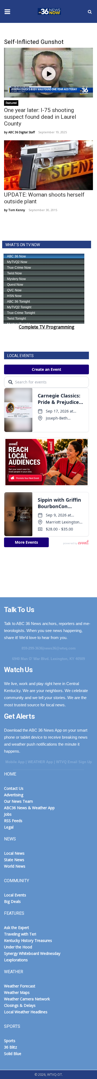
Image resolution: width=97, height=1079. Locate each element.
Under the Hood (18, 946)
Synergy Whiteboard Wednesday (32, 953)
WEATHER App (40, 762)
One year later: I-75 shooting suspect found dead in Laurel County (40, 117)
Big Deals (12, 901)
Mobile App (15, 762)
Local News (14, 853)
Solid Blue (12, 1053)
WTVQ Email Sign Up (74, 762)
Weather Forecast (19, 986)
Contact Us (13, 788)
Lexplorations (16, 959)
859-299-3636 (32, 648)
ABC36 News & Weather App (29, 807)
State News (14, 859)
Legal (8, 827)
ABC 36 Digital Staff (21, 132)
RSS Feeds (13, 820)
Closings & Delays (20, 1005)
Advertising (13, 794)
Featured (11, 103)
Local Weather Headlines (25, 1011)
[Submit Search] (90, 12)
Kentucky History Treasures (28, 940)
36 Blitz (10, 1047)
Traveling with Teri (20, 934)
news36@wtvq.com (60, 648)
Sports (9, 1040)
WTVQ (48, 11)
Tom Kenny (16, 210)
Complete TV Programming (46, 327)
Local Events (15, 895)
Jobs (8, 814)
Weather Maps (17, 992)
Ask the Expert (16, 927)
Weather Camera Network (27, 998)
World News (14, 866)
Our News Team (18, 801)
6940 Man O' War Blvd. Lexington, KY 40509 (48, 659)
